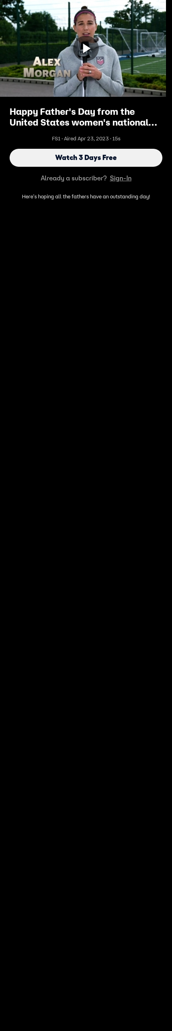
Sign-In (121, 178)
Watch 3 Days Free (86, 158)
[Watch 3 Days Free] (86, 48)
